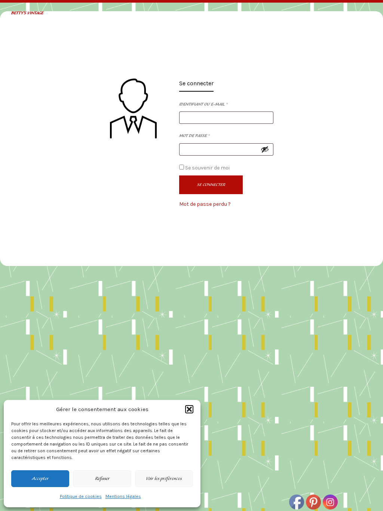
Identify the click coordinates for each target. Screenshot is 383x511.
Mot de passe (194, 135)
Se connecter (196, 83)
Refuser (102, 479)
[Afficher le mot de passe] (265, 149)
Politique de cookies (81, 496)
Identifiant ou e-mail (203, 104)
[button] (189, 409)
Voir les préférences (164, 479)
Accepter (40, 479)
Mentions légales (123, 496)
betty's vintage (27, 13)
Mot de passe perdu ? (205, 204)
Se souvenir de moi (207, 168)
